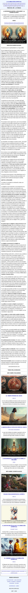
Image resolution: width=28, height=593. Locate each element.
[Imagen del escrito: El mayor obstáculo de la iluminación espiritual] (14, 523)
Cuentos (9, 3)
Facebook (13, 581)
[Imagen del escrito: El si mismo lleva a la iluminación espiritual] (14, 555)
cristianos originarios (14, 429)
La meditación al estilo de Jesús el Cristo (14, 427)
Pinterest (18, 581)
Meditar (12, 5)
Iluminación (6, 5)
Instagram (11, 583)
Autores (18, 3)
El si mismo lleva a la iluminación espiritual (14, 559)
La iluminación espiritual (14, 1)
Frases (13, 3)
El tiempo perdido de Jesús (14, 395)
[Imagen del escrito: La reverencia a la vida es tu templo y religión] (14, 456)
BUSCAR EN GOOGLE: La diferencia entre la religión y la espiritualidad (14, 572)
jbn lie (14, 398)
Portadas (7, 23)
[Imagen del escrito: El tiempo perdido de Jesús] (14, 393)
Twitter (9, 581)
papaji (14, 561)
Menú (16, 5)
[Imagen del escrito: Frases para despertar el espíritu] (14, 491)
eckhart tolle (14, 529)
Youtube (17, 583)
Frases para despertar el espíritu (14, 494)
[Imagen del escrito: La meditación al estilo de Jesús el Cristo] (14, 424)
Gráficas (20, 5)
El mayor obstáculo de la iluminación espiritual (14, 526)
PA (3, 3)
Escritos (23, 3)
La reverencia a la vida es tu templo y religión (14, 459)
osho (14, 462)
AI (5, 3)
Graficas (12, 23)
